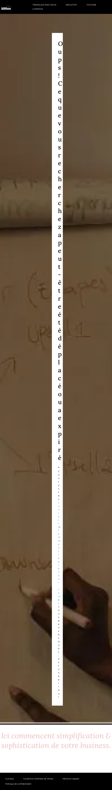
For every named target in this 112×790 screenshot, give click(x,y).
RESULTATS (71, 5)
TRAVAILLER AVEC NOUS (44, 5)
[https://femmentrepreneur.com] (6, 7)
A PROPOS (38, 9)
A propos (9, 778)
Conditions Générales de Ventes (38, 778)
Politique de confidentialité (18, 784)
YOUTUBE (91, 5)
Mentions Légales (71, 778)
